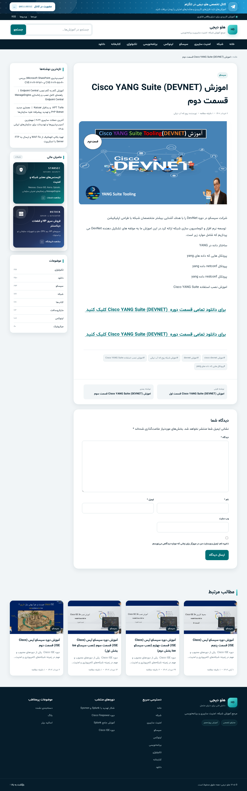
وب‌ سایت (224, 518)
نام (226, 499)
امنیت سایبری (202, 44)
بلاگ (50, 715)
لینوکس (168, 44)
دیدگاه (225, 437)
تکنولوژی (132, 44)
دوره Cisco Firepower (103, 715)
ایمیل (150, 499)
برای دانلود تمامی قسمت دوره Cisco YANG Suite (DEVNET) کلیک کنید (155, 310)
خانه (231, 44)
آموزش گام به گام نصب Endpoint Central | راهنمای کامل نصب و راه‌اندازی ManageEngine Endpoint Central (39, 95)
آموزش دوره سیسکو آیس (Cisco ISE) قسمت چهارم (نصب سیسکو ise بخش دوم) (155, 645)
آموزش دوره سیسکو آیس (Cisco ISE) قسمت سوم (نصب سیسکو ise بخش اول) (95, 645)
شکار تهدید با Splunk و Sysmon (97, 708)
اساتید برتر (46, 723)
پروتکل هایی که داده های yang (210, 366)
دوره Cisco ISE (107, 730)
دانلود (101, 44)
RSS (14, 16)
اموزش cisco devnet (214, 357)
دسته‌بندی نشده (44, 708)
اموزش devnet (190, 357)
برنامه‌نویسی (150, 44)
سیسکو (183, 44)
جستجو (18, 30)
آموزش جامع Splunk (104, 723)
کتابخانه (116, 44)
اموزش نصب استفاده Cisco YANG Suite (124, 357)
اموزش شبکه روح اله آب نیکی (163, 357)
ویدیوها (23, 16)
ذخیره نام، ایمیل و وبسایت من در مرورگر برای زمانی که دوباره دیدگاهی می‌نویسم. (190, 543)
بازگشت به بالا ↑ (17, 784)
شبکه (220, 44)
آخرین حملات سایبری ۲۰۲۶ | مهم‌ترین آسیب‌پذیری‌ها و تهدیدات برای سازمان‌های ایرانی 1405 (38, 125)
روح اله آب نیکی (181, 113)
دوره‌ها (34, 16)
